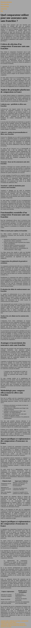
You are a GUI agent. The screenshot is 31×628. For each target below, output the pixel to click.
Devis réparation (5, 6)
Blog (2, 11)
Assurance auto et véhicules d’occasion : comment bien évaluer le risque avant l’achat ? (14, 621)
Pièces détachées (5, 4)
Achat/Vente (4, 8)
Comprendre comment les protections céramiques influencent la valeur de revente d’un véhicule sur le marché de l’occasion (13, 625)
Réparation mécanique (6, 2)
